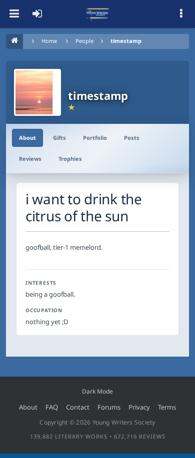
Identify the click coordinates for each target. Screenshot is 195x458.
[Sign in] (37, 14)
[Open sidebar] (181, 14)
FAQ (52, 407)
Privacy (139, 407)
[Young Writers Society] (98, 14)
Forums (109, 407)
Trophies (70, 158)
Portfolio (95, 137)
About (27, 137)
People (85, 40)
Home (49, 40)
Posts (132, 137)
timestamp (126, 40)
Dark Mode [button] (97, 391)
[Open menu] (14, 14)
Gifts (59, 137)
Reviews (30, 158)
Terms (167, 407)
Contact (78, 407)
